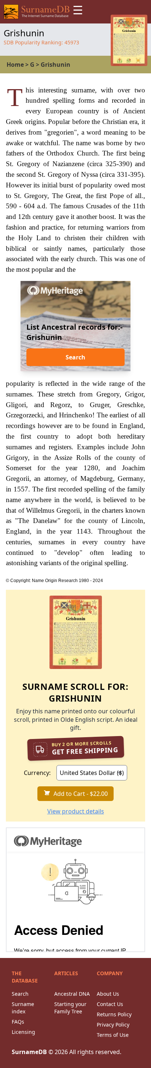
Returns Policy (114, 1014)
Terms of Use (113, 1034)
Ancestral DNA (72, 993)
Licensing (23, 1031)
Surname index (23, 1008)
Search (75, 357)
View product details (75, 811)
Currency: (37, 773)
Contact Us (110, 1004)
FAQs (18, 1021)
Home (15, 65)
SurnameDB (29, 1052)
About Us (108, 993)
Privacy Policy (113, 1024)
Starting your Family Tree (70, 1008)
